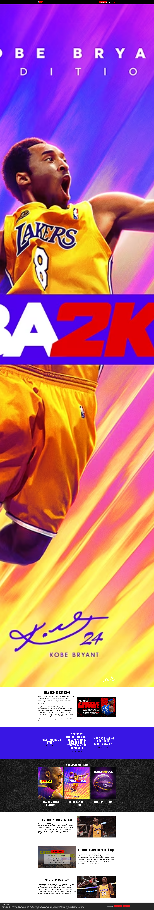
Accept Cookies (118, 906)
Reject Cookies (126, 906)
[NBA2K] (40, 2)
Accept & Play (57, 851)
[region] (77, 906)
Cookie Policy (66, 908)
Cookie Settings (110, 906)
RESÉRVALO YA (103, 2)
